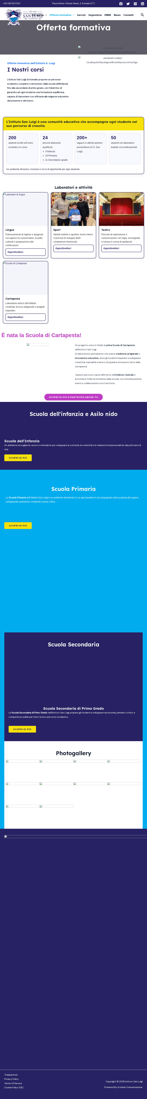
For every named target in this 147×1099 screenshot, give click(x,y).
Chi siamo (38, 15)
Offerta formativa (60, 15)
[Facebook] (121, 3)
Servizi (81, 15)
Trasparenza (11, 1074)
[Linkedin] (142, 3)
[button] (45, 15)
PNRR (108, 15)
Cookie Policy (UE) (13, 1087)
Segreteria (95, 15)
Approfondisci (15, 252)
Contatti (128, 15)
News (117, 15)
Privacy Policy (11, 1079)
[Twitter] (128, 3)
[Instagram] (135, 3)
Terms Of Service (13, 1083)
